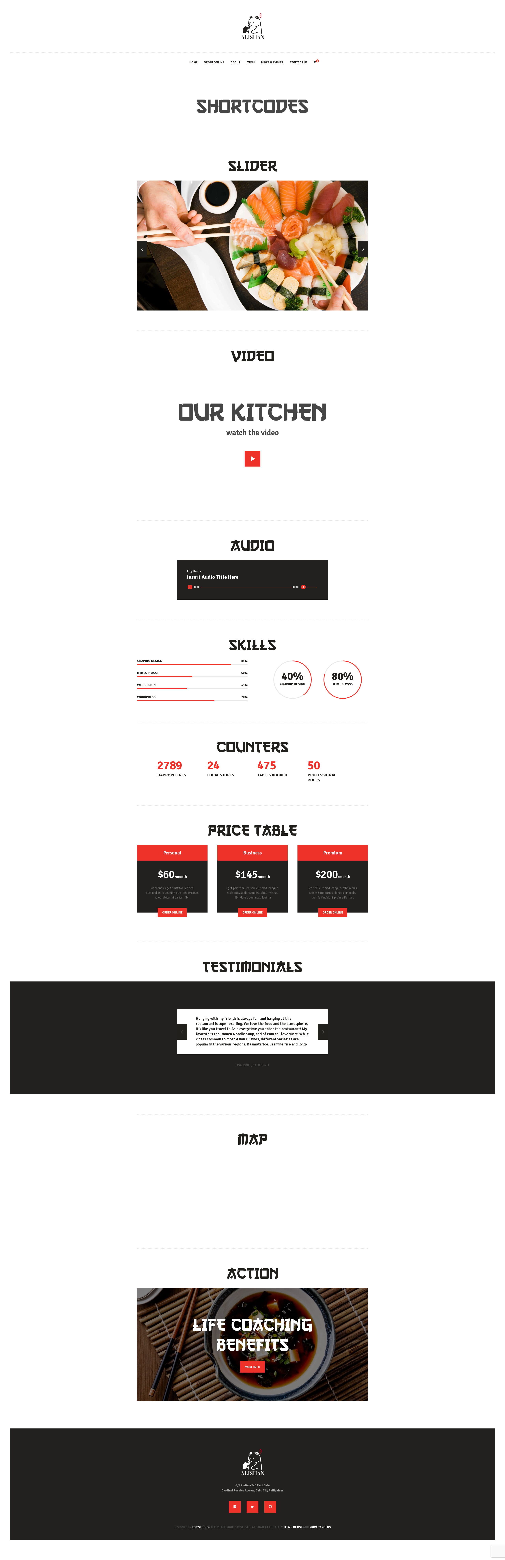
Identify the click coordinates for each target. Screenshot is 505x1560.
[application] (252, 587)
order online (172, 912)
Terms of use (292, 1527)
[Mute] (304, 588)
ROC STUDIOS (201, 1527)
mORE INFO (252, 1367)
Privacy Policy (320, 1527)
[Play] (191, 588)
